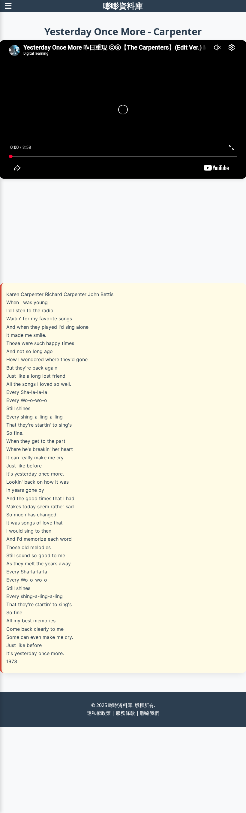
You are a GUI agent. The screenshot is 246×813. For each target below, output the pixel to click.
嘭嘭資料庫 (123, 6)
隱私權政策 (99, 713)
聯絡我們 (149, 713)
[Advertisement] (123, 228)
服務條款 (125, 713)
